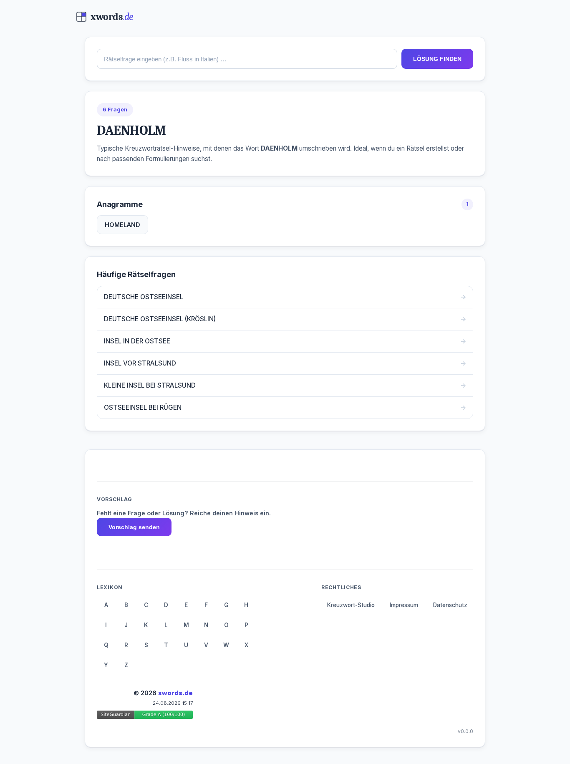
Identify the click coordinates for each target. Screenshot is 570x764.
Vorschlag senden (134, 527)
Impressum (404, 605)
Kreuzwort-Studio (351, 605)
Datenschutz (450, 605)
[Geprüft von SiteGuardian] (145, 716)
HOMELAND (122, 224)
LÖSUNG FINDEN (437, 58)
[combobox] (247, 59)
